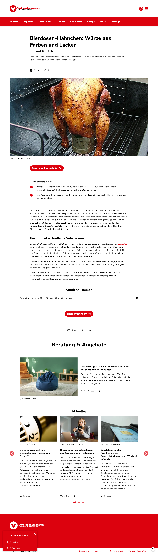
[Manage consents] (153, 549)
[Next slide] (146, 453)
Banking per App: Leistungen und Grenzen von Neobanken (77, 451)
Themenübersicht (77, 313)
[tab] (75, 502)
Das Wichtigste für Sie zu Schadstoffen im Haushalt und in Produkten (104, 368)
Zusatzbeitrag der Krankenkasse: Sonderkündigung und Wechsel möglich (119, 454)
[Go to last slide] (12, 453)
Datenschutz (84, 551)
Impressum (99, 551)
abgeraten (123, 243)
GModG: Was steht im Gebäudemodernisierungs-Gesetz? (35, 453)
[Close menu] (34, 533)
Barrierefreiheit (116, 551)
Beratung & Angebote (44, 168)
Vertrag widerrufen (137, 551)
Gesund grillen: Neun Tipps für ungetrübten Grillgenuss (46, 298)
